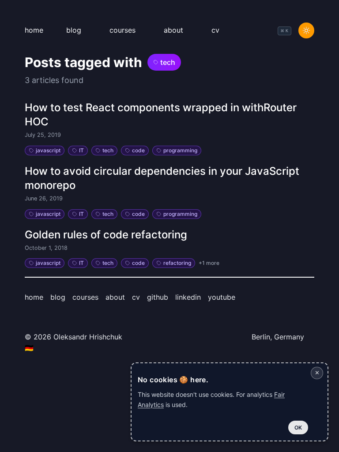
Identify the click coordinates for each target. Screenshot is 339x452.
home (34, 30)
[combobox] (284, 30)
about (173, 30)
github (157, 297)
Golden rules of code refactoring (106, 234)
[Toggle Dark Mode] (306, 30)
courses (122, 30)
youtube (221, 297)
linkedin (188, 297)
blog (73, 30)
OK (298, 427)
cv (215, 30)
